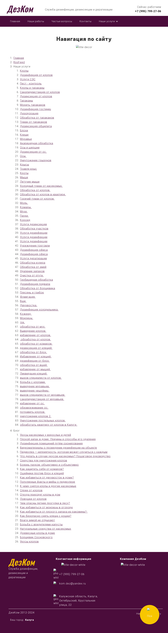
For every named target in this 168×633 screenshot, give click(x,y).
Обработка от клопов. (35, 190)
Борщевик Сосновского (36, 537)
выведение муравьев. (35, 386)
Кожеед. (26, 313)
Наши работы (36, 21)
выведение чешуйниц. (34, 390)
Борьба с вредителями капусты (41, 524)
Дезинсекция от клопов (36, 96)
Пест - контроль (31, 83)
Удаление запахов (32, 271)
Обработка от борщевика (37, 288)
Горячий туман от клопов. (37, 198)
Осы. (23, 156)
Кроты (24, 173)
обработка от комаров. (36, 343)
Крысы (24, 164)
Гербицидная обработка (36, 279)
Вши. (23, 301)
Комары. (26, 207)
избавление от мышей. (35, 369)
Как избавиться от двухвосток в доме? (47, 477)
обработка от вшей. (34, 365)
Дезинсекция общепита (36, 126)
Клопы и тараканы (32, 87)
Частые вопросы (62, 21)
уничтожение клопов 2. (35, 416)
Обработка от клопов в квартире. (43, 194)
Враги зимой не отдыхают (37, 520)
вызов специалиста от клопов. (41, 377)
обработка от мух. (32, 326)
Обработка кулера (32, 262)
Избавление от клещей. (36, 356)
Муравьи (26, 139)
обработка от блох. (33, 352)
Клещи (24, 134)
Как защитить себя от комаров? (42, 469)
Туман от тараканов (33, 122)
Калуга (29, 620)
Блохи (24, 130)
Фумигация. (28, 296)
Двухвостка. (28, 305)
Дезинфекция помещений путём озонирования (51, 443)
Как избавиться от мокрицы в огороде (46, 507)
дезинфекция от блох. (35, 360)
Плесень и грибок (32, 292)
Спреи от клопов (31, 490)
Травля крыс (28, 168)
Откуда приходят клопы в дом (40, 494)
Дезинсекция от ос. (33, 151)
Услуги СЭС (27, 79)
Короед (25, 220)
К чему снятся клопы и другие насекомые (48, 486)
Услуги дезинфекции (33, 232)
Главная (15, 21)
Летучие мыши (30, 181)
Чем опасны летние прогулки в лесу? (45, 503)
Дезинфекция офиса (34, 249)
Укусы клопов (29, 541)
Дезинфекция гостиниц (35, 109)
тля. (22, 322)
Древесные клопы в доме (37, 533)
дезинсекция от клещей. (36, 348)
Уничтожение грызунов (35, 160)
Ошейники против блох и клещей (42, 473)
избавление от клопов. (35, 335)
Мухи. (24, 211)
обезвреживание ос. (34, 407)
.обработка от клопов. (35, 339)
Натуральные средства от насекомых (45, 528)
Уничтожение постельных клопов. (43, 420)
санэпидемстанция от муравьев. (42, 399)
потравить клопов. (32, 412)
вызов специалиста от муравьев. (42, 394)
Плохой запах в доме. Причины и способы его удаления (58, 439)
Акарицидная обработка (36, 143)
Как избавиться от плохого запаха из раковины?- (54, 511)
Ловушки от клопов (33, 498)
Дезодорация (29, 113)
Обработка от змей (33, 267)
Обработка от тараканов (37, 117)
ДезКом (20, 8)
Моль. (24, 203)
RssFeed (19, 62)
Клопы (24, 70)
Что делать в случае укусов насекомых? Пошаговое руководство (65, 456)
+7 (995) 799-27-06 (148, 11)
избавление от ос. (32, 403)
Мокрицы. (26, 318)
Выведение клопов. (33, 330)
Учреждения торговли (35, 245)
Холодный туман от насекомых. (41, 185)
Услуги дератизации (33, 258)
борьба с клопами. (33, 382)
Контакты (86, 21)
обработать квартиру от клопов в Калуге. (48, 424)
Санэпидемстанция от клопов (40, 92)
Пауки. (24, 215)
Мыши (24, 177)
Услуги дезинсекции (33, 224)
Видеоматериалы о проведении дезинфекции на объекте (58, 447)
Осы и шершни (30, 147)
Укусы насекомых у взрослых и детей (45, 434)
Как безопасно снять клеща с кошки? (45, 516)
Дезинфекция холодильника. (39, 309)
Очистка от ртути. (32, 275)
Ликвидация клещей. (33, 373)
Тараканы (26, 100)
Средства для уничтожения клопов (43, 460)
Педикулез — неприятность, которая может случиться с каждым (63, 452)
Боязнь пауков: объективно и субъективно (49, 464)
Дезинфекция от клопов (36, 75)
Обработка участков (34, 228)
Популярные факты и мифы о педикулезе (47, 481)
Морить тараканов (32, 104)
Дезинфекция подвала (35, 284)
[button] (108, 21)
